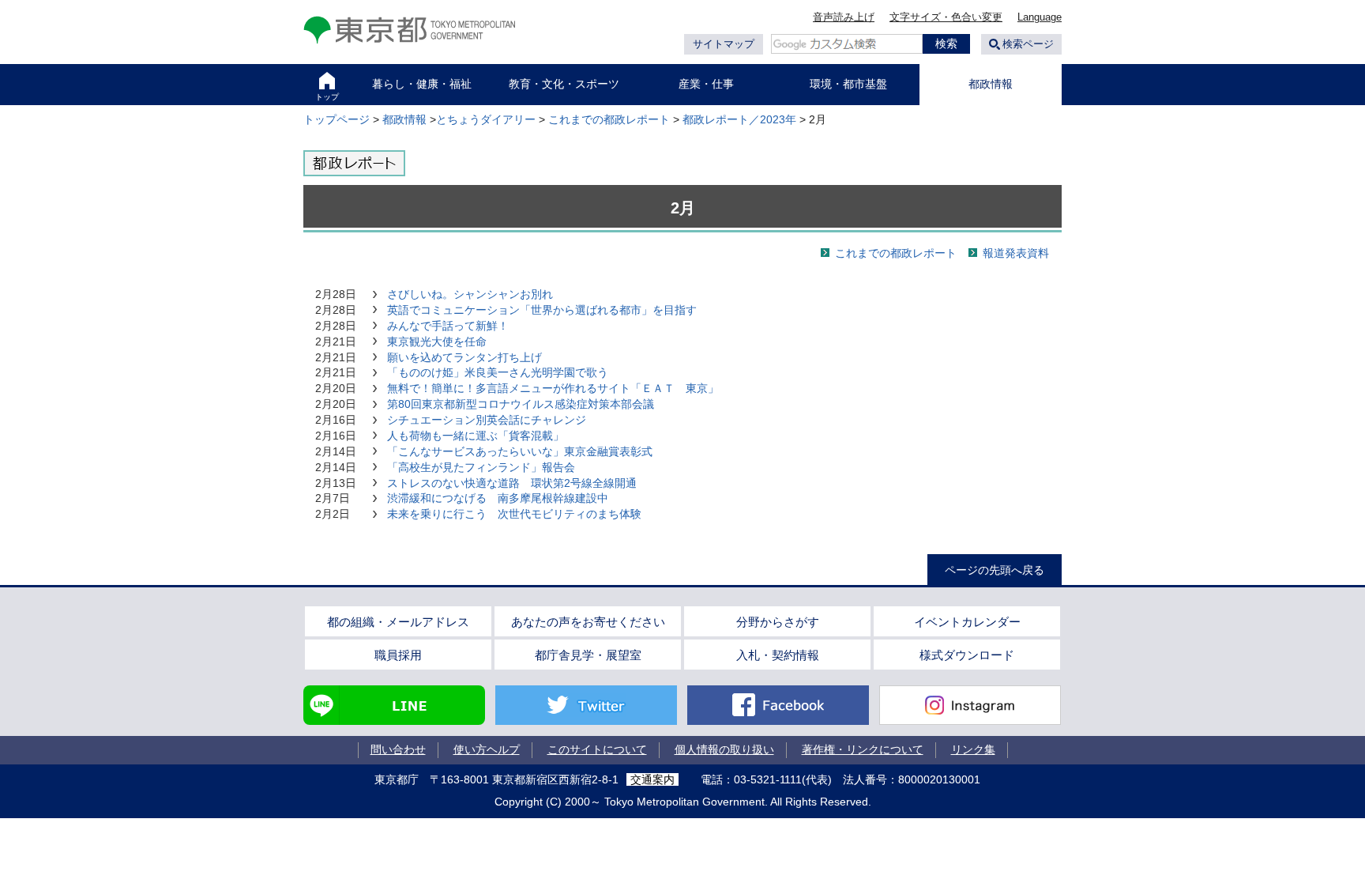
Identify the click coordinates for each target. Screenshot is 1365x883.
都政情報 (990, 83)
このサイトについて (597, 749)
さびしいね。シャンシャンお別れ (470, 294)
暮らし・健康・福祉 (422, 83)
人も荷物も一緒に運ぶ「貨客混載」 (475, 435)
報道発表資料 (1016, 253)
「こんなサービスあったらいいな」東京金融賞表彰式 (519, 451)
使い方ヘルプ (486, 749)
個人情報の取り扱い (724, 749)
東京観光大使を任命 (437, 341)
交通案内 (652, 779)
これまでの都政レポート (609, 119)
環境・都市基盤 (848, 83)
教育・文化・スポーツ (564, 83)
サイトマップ (723, 44)
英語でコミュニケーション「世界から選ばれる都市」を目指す (542, 310)
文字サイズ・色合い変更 (945, 17)
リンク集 (973, 749)
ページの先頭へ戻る (994, 570)
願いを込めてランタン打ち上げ (464, 357)
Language (1039, 17)
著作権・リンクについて (862, 749)
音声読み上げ (843, 17)
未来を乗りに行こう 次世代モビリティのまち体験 (514, 514)
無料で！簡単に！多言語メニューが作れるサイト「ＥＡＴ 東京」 (553, 388)
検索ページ (1028, 44)
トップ (327, 96)
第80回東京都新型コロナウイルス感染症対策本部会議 (520, 404)
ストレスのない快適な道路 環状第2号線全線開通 (512, 483)
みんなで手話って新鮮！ (448, 325)
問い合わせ (398, 749)
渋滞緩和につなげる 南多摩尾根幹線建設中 (497, 498)
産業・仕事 (706, 83)
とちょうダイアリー (486, 119)
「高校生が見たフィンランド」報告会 (481, 467)
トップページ (336, 119)
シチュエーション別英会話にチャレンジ (486, 419)
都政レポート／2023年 (739, 119)
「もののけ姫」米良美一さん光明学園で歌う (497, 372)
